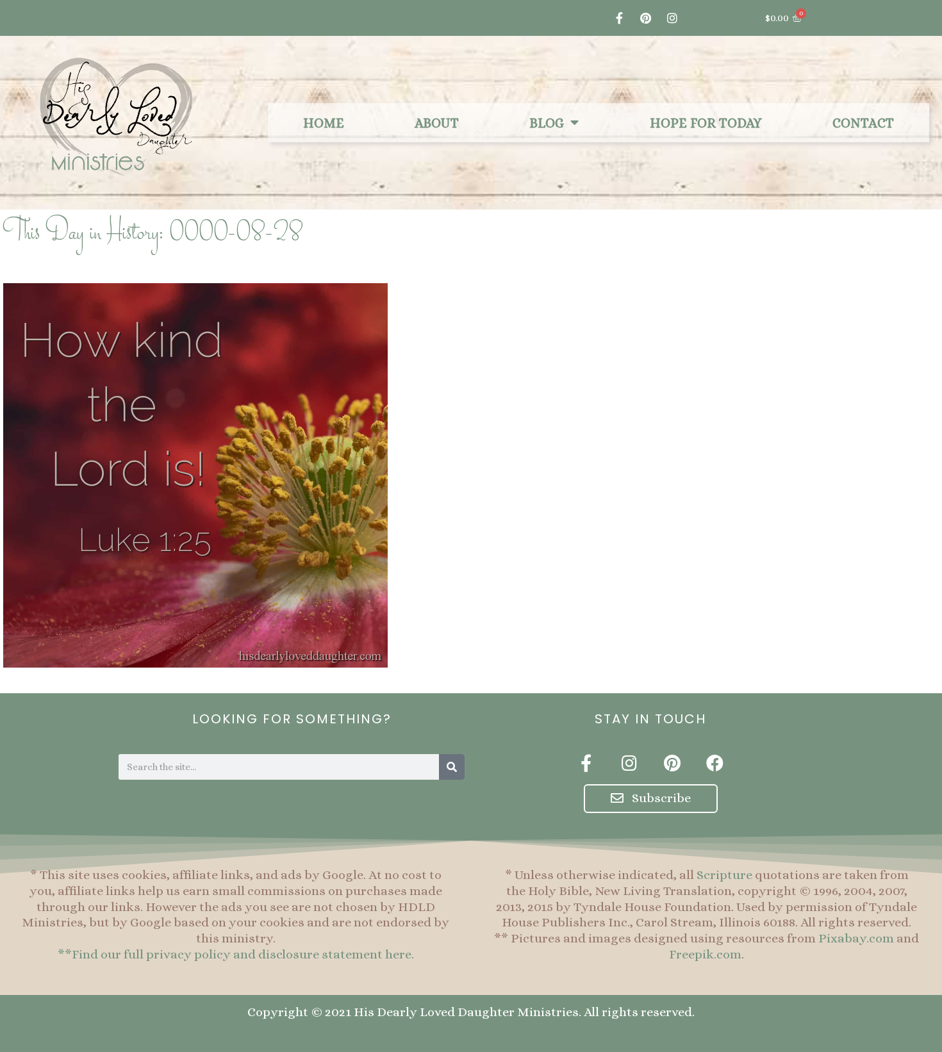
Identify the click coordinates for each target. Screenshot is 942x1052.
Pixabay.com (856, 938)
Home (323, 123)
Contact (863, 123)
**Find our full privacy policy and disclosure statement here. (236, 954)
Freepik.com (705, 954)
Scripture (724, 874)
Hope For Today (706, 123)
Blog (546, 123)
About (437, 123)
